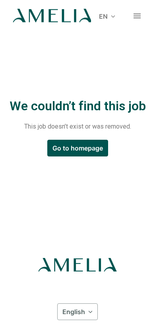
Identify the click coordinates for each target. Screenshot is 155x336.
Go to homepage (77, 148)
